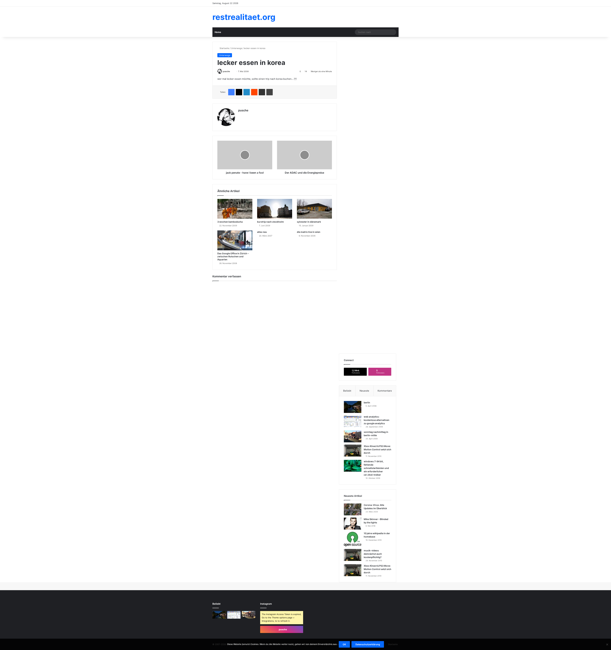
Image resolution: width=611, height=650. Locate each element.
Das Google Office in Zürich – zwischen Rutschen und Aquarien (233, 256)
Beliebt (347, 390)
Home (218, 32)
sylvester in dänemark (309, 221)
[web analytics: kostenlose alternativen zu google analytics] (352, 421)
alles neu (262, 232)
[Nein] (607, 644)
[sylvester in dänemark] (314, 209)
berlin (367, 402)
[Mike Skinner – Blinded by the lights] (352, 524)
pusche (226, 71)
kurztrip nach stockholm (270, 221)
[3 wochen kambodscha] (234, 209)
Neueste (364, 390)
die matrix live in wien (308, 232)
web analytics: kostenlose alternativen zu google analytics (376, 420)
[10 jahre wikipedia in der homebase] (352, 539)
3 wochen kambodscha (230, 221)
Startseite (224, 48)
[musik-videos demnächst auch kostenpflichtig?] (352, 555)
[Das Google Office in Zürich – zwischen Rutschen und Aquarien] (234, 240)
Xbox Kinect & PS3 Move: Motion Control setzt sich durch (377, 449)
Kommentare (385, 390)
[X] (240, 116)
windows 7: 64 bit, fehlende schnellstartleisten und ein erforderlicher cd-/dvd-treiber (376, 468)
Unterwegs (236, 48)
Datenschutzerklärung (367, 644)
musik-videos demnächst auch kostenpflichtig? (373, 554)
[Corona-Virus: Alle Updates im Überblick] (352, 509)
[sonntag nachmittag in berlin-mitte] (352, 436)
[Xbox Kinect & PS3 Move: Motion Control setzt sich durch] (352, 451)
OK (344, 644)
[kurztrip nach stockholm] (274, 209)
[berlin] (352, 407)
